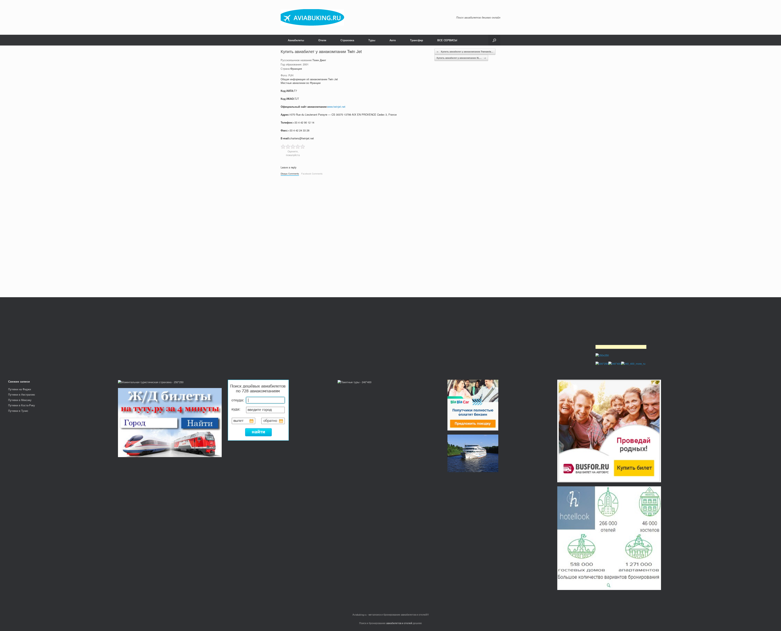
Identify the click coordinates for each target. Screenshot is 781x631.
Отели (322, 40)
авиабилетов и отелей (399, 623)
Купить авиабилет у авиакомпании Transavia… (465, 51)
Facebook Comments (312, 173)
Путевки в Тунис (18, 411)
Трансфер (416, 40)
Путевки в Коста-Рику (21, 405)
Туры (371, 40)
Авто (392, 40)
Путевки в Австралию (21, 394)
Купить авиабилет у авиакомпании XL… (461, 57)
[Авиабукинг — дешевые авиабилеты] (312, 17)
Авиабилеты (296, 40)
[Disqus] (390, 234)
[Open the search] (494, 40)
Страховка (347, 40)
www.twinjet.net (336, 106)
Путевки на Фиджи (19, 389)
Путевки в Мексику (20, 400)
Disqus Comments (290, 173)
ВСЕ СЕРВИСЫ (447, 40)
